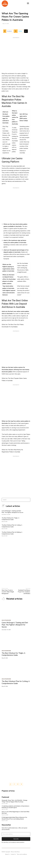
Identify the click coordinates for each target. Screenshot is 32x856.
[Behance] (10, 784)
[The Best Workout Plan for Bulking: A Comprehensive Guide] (27, 533)
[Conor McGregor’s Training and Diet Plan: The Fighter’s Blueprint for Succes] (27, 512)
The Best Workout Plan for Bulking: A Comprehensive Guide (12, 533)
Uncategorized (6, 620)
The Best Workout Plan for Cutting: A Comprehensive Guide (12, 526)
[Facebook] (14, 784)
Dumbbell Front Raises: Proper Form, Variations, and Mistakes (24, 591)
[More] (26, 31)
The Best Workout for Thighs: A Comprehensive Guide (10, 518)
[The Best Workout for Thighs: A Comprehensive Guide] (27, 519)
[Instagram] (17, 784)
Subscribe (16, 839)
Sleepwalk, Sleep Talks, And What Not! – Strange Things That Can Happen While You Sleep (14, 801)
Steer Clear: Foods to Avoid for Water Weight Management (8, 591)
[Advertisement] (16, 55)
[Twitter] (21, 784)
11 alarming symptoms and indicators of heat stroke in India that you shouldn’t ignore (15, 806)
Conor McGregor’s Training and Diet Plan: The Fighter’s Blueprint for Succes (12, 511)
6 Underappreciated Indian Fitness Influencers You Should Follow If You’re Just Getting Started (14, 818)
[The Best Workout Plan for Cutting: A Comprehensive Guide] (27, 526)
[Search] (28, 500)
